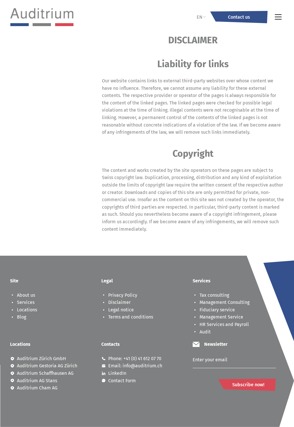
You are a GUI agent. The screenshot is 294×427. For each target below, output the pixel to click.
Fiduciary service (217, 310)
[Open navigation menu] (278, 17)
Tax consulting (214, 295)
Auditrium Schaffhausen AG (45, 373)
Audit (205, 332)
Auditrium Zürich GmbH (41, 358)
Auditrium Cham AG (37, 388)
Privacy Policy (122, 295)
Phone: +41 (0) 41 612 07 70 (134, 358)
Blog (21, 317)
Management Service (221, 317)
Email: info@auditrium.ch (135, 365)
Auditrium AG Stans (37, 380)
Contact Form (122, 380)
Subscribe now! (248, 384)
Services (25, 302)
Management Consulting (224, 302)
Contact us (239, 17)
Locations (27, 310)
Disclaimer (119, 302)
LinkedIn (117, 373)
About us (26, 295)
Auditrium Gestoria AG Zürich (47, 365)
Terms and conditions (130, 317)
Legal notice (121, 310)
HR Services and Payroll (224, 324)
